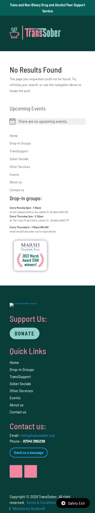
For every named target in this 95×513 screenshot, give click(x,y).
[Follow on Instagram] (30, 471)
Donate (24, 333)
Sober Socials (19, 159)
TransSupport (19, 151)
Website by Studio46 (28, 508)
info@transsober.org (27, 231)
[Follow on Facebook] (16, 471)
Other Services (20, 166)
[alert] (48, 121)
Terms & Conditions (42, 502)
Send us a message (28, 452)
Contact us (17, 190)
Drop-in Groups (20, 143)
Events (14, 174)
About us (16, 182)
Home (14, 135)
